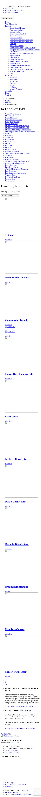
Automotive (14, 79)
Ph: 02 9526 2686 (12, 750)
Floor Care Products (17, 30)
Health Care (14, 81)
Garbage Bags (14, 57)
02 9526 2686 (10, 8)
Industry (8, 147)
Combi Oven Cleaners (17, 28)
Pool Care (13, 87)
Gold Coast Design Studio (22, 794)
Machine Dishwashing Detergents (21, 40)
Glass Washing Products (18, 34)
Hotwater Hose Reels (17, 71)
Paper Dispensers (16, 67)
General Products (16, 32)
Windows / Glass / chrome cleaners (22, 54)
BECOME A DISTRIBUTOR (15, 785)
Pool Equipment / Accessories (20, 65)
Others (12, 73)
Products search (13, 6)
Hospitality (13, 77)
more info (8, 240)
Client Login (9, 783)
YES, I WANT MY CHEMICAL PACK (19, 706)
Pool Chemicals (15, 63)
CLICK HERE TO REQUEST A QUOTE (20, 728)
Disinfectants (14, 52)
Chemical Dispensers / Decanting (21, 69)
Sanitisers (13, 44)
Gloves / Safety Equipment (19, 61)
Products (8, 26)
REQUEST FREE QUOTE (15, 10)
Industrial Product (16, 38)
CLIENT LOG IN (11, 12)
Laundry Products (16, 89)
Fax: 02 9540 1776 (12, 752)
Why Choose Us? (11, 24)
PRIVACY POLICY (12, 792)
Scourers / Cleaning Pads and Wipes (17, 161)
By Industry (9, 75)
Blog (7, 93)
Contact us (9, 786)
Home (7, 22)
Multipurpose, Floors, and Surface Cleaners (25, 50)
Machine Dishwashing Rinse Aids (21, 42)
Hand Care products (17, 46)
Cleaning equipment (17, 59)
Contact (8, 95)
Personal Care (10, 179)
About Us (8, 91)
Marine (12, 85)
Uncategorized (10, 181)
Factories (13, 83)
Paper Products (15, 55)
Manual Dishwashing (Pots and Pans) (23, 48)
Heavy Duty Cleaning (17, 36)
